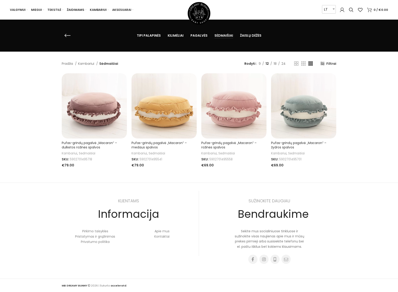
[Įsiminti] (123, 81)
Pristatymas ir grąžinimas (95, 236)
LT (326, 9)
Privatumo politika (95, 241)
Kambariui (86, 63)
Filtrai (331, 63)
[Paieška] (351, 10)
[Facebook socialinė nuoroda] (253, 259)
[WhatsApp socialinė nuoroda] (275, 259)
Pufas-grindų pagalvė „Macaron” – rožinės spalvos (229, 145)
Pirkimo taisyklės (95, 231)
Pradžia (68, 63)
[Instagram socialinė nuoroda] (264, 259)
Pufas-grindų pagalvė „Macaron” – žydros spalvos (298, 145)
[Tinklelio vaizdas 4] (310, 63)
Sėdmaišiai (87, 153)
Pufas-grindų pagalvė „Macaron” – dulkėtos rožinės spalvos (89, 145)
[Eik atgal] (67, 35)
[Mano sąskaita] (342, 10)
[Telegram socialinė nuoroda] (286, 259)
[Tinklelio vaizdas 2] (296, 63)
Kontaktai (162, 236)
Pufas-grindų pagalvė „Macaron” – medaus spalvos (159, 145)
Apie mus (162, 231)
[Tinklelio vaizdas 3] (303, 63)
